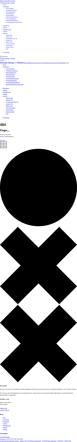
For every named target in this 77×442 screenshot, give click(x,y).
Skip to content (4, 1)
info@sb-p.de (3, 408)
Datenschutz (67, 441)
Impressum (60, 441)
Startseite (2, 140)
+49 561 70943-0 (4, 410)
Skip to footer (11, 1)
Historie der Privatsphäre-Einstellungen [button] (30, 441)
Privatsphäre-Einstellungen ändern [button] (9, 441)
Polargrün (2, 439)
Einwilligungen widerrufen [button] (49, 441)
